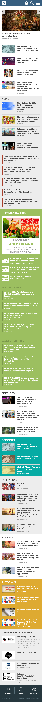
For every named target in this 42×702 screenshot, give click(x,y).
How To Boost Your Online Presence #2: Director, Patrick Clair (28, 622)
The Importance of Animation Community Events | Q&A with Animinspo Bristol (26, 400)
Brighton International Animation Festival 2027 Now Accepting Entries (20, 370)
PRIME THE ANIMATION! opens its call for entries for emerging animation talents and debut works (21, 380)
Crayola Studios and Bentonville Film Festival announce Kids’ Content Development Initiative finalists (19, 169)
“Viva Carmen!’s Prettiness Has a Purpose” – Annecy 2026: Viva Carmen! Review (28, 544)
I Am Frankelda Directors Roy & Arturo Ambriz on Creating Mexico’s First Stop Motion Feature (27, 498)
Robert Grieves (25, 604)
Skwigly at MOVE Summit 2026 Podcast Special (27, 457)
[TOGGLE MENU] (38, 3)
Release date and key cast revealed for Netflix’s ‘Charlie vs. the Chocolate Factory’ (28, 132)
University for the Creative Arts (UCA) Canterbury (25, 676)
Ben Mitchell (24, 531)
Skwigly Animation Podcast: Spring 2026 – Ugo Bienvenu (27, 446)
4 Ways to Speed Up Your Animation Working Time (27, 587)
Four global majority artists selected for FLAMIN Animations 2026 (27, 145)
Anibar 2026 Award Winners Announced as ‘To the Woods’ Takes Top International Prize (20, 315)
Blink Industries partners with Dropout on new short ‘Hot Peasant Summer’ (28, 119)
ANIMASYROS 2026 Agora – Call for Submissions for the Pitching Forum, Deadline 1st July (19, 347)
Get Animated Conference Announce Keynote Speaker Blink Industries (19, 191)
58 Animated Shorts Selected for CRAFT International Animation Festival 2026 (21, 305)
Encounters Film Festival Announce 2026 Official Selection (27, 60)
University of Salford (26, 637)
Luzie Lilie (23, 406)
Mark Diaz (23, 591)
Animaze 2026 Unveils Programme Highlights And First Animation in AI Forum (19, 294)
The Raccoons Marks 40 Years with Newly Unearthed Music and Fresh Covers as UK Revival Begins (21, 158)
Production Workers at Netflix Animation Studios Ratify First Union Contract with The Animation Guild (21, 181)
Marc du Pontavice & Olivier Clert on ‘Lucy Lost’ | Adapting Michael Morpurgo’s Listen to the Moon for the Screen (28, 513)
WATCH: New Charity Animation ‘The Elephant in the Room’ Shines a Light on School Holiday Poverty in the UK (28, 415)
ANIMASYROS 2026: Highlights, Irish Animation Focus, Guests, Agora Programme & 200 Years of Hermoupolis (21, 327)
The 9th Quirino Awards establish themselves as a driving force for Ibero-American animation (21, 201)
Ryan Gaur (22, 41)
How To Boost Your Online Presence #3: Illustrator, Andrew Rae (28, 599)
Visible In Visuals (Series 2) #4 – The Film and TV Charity (28, 469)
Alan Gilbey (23, 614)
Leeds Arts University (26, 652)
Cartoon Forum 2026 (21, 243)
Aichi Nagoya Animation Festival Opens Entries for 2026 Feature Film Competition (20, 359)
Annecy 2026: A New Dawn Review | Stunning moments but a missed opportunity (28, 571)
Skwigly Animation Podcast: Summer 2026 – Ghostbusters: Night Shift (28, 48)
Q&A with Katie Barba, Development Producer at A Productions (28, 527)
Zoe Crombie (23, 434)
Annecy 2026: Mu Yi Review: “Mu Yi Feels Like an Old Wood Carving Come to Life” (28, 557)
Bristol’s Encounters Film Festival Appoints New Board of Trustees (28, 72)
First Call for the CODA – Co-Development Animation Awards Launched (27, 106)
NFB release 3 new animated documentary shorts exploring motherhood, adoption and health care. (28, 86)
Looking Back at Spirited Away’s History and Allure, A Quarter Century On (28, 430)
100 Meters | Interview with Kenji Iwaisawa (26, 485)
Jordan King (23, 488)
